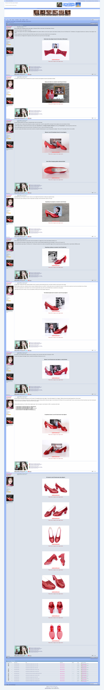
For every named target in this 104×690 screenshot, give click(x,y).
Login (13, 2)
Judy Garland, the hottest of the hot (34, 189)
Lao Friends (17, 19)
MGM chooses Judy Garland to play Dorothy (35, 66)
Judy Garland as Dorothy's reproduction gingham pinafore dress (34, 673)
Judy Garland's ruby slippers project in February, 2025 (32, 669)
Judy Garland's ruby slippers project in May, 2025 (32, 667)
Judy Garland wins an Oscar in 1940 (34, 69)
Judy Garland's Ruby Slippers (57, 8)
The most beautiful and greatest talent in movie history (36, 70)
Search (13, 19)
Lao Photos (41, 8)
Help (10, 19)
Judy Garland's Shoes (64, 8)
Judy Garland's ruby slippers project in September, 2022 (33, 680)
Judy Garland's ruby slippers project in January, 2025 (32, 671)
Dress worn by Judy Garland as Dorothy (34, 68)
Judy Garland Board (18, 21)
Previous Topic (92, 22)
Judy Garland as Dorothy (50, 8)
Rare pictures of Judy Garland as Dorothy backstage (36, 113)
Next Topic (96, 22)
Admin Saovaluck (11, 22)
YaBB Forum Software (48, 688)
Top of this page (13, 684)
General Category (13, 21)
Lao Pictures (44, 8)
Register (16, 2)
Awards (27, 19)
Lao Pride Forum (8, 21)
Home (8, 19)
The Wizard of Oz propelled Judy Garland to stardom (36, 185)
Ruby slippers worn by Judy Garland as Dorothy (35, 67)
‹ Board (10, 684)
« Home (7, 684)
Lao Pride (38, 8)
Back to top (8, 118)
